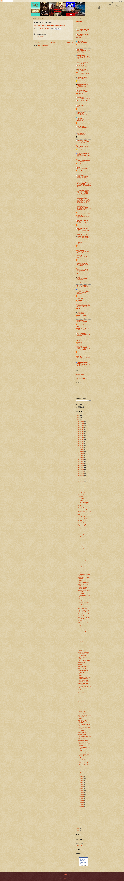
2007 (78, 821)
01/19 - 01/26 (81, 802)
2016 (78, 415)
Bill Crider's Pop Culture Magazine (83, 860)
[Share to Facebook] (58, 29)
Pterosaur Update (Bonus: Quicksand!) (83, 684)
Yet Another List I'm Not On (83, 558)
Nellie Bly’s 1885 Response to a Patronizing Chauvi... (84, 567)
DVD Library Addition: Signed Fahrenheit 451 (83, 120)
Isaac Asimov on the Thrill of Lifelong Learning (84, 705)
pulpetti (79, 167)
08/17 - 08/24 (81, 459)
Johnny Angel (81, 600)
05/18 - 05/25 (81, 485)
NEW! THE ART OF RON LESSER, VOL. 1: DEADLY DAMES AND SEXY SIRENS (84, 239)
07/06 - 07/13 (81, 471)
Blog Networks (82, 857)
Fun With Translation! (81, 134)
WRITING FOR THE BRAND (83, 304)
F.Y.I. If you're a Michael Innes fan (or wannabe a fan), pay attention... (83, 335)
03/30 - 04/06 (81, 782)
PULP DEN (79, 300)
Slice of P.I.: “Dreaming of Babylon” (84, 138)
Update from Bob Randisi (83, 645)
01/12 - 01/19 (81, 804)
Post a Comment (39, 36)
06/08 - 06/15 (81, 479)
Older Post (70, 42)
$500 (78, 106)
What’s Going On (80, 164)
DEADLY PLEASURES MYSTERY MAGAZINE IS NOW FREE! (83, 46)
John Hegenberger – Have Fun (84, 339)
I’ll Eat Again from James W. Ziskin (83, 98)
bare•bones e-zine (81, 90)
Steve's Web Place (81, 312)
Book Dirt (79, 356)
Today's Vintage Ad (82, 500)
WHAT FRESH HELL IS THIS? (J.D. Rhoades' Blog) (83, 329)
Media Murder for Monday (82, 234)
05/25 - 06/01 (81, 483)
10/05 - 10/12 (81, 445)
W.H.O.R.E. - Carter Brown (82, 321)
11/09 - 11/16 (81, 435)
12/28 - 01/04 (81, 421)
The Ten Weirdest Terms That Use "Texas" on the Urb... (84, 681)
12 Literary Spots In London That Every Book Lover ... (84, 503)
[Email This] (54, 29)
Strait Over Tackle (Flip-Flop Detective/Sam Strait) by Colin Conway (83, 270)
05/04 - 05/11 (81, 489)
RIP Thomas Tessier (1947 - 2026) (83, 213)
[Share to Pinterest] (60, 29)
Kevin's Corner (80, 72)
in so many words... (81, 333)
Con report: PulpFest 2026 (82, 82)
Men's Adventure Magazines (83, 236)
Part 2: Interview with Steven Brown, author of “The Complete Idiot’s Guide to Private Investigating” (83, 292)
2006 (78, 822)
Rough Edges (80, 49)
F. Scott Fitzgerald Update (83, 582)
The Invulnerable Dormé (82, 42)
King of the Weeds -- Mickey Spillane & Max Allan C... (84, 702)
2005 (78, 824)
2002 (78, 830)
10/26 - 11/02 (81, 439)
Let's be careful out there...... (82, 222)
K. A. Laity (79, 130)
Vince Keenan (80, 163)
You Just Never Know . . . (83, 699)
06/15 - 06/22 (81, 477)
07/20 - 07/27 (81, 467)
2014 (78, 419)
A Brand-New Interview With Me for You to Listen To (84, 716)
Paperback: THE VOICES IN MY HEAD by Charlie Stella (83, 142)
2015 (78, 417)
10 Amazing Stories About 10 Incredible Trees (84, 618)
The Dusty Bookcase (81, 133)
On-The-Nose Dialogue (81, 38)
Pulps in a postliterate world (82, 150)
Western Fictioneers (81, 145)
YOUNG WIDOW (80, 283)
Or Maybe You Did (82, 732)
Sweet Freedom (80, 175)
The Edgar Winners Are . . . (83, 553)
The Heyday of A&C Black (83, 545)
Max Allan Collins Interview (83, 670)
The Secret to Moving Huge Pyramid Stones (83, 588)
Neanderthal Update (82, 520)
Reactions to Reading (82, 263)
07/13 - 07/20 (81, 469)
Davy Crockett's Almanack (83, 29)
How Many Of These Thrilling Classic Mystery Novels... (84, 591)
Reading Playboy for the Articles (83, 230)
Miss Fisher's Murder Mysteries (83, 127)
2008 (78, 819)
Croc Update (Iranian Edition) (84, 660)
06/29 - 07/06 (81, 473)
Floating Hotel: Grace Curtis (82, 70)
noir (80, 863)
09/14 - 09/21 (81, 451)
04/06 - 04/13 (81, 780)
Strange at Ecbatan (81, 159)
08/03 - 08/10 (81, 463)
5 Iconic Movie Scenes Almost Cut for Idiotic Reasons (84, 635)
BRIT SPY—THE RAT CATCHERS (83, 261)
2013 (78, 809)
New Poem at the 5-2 (82, 734)
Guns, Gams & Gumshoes (83, 289)
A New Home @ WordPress (82, 286)
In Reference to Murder (82, 233)
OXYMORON (79, 340)
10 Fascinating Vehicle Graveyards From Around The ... (84, 526)
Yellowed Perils (80, 149)
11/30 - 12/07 (81, 429)
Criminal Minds (80, 97)
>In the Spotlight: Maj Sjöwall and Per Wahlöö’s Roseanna (83, 365)
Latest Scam (79, 309)
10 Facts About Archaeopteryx (84, 613)
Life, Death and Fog (81, 351)
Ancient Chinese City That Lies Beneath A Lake (84, 711)
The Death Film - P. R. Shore (82, 78)
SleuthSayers (80, 37)
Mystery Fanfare (80, 44)
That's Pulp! (79, 342)
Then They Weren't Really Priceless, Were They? (83, 755)
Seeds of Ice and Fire (82, 543)
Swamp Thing (81, 695)
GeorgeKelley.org (81, 55)
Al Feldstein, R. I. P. (82, 604)
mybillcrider (79, 21)
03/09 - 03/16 (81, 788)
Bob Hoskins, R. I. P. (82, 627)
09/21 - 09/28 (81, 449)
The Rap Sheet (80, 65)
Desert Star (79, 243)
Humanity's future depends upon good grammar (84, 512)
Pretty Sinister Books (82, 77)
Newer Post (36, 42)
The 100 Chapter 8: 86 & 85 (82, 91)
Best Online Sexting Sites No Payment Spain (82, 265)
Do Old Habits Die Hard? (82, 94)
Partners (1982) (80, 226)
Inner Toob (79, 170)
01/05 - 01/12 (81, 806)
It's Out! (78, 330)
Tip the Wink (80, 255)
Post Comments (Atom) (43, 45)
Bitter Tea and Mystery (82, 69)
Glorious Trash (80, 105)
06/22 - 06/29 (81, 475)
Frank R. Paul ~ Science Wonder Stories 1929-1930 (84, 743)
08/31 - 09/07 (81, 455)
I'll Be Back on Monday (81, 110)
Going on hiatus (80, 343)
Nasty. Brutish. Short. (82, 296)
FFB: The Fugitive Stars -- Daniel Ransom (83, 548)
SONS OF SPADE (81, 268)
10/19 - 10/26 (81, 441)
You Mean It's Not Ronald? (83, 540)
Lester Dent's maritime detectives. (83, 124)
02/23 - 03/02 (81, 792)
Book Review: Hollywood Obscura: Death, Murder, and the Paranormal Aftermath (83, 348)
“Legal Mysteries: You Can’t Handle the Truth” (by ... (83, 611)
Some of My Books (80, 374)
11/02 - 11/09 (81, 437)
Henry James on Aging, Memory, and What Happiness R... (83, 721)
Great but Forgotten (81, 126)
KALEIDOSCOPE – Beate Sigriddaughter (82, 279)
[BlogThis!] (56, 29)
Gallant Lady (80, 551)
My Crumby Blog (80, 313)
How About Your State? (83, 664)
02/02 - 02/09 (81, 798)
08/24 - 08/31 (81, 457)
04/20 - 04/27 (81, 776)
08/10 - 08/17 (81, 461)
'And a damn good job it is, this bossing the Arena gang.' (83, 317)
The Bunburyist (80, 122)
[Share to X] (57, 29)
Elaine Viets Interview (82, 647)
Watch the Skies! (81, 697)
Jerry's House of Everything (83, 34)
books (81, 862)
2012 (78, 811)
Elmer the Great (81, 738)
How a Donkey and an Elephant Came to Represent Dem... (84, 653)
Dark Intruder (80, 774)
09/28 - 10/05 (81, 447)
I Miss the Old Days (82, 498)
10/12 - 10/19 (81, 443)
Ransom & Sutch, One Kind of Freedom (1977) (83, 252)
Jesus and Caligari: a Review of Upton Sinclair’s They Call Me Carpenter (83, 359)
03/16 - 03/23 (81, 786)
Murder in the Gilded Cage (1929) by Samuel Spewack (83, 102)
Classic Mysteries (81, 273)
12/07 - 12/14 (81, 427)
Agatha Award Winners (82, 492)
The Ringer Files (80, 320)
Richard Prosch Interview (83, 740)
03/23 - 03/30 (81, 784)
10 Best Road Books (82, 507)
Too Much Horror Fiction (82, 212)
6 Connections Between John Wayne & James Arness (84, 678)
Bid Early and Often (82, 494)
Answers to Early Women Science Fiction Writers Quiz (83, 161)
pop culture (84, 862)
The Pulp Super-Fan (81, 80)
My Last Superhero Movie (82, 114)
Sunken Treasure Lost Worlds (83, 301)
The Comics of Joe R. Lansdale (84, 562)
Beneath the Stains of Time (83, 100)
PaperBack (80, 505)
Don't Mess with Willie (82, 666)
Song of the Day (81, 496)
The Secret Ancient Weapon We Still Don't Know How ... (84, 748)
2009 (78, 817)
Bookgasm (79, 242)
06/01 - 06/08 (81, 481)
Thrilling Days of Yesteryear (83, 346)
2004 (78, 826)
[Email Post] (52, 28)
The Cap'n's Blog (81, 308)
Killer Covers (80, 136)
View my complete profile (81, 23)
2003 (78, 828)
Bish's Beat (79, 259)
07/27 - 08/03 (81, 465)
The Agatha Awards (81, 274)
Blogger (64, 878)
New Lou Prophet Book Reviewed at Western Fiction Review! (83, 306)
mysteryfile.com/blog (82, 61)
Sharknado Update (82, 606)
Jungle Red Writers (81, 93)
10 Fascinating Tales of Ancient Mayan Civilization (84, 765)
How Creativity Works (82, 608)
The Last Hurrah (80, 248)
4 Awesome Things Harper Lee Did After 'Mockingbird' (84, 687)
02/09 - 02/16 (81, 796)
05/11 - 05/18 (81, 487)
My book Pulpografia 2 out (82, 168)
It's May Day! (80, 598)
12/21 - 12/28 (81, 423)
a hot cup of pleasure (82, 285)
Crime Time (79, 277)
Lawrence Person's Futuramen (81, 118)
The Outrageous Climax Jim (84, 752)
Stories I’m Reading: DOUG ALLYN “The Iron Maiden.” (82, 63)
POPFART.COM (79, 845)
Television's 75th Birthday (83, 602)
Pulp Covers (80, 41)
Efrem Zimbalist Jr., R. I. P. (83, 509)
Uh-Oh (79, 514)
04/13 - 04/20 (81, 778)
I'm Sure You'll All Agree (83, 638)
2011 (78, 813)
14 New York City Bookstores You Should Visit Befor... (84, 632)
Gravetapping (80, 215)
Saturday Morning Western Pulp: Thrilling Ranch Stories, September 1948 (83, 51)
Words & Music (80, 250)
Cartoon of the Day (82, 532)
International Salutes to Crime (83, 66)
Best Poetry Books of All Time (84, 736)
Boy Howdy (79, 131)
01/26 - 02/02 (81, 800)
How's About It (81, 643)
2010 (78, 815)
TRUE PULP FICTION (81, 315)
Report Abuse (66, 874)
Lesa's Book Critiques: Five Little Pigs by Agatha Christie (83, 74)
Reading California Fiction (83, 282)
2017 (78, 413)
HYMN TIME (79, 35)
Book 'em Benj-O (81, 324)
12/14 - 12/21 (81, 425)
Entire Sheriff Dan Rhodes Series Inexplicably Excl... (84, 762)
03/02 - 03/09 (81, 790)
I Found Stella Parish (82, 516)
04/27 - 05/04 (81, 491)
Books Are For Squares (82, 140)
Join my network (83, 865)
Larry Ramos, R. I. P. (82, 528)
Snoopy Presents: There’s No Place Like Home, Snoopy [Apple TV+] (83, 57)
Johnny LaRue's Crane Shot (83, 224)
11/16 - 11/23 (81, 433)
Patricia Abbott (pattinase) (83, 108)
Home (53, 42)
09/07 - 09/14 (81, 453)
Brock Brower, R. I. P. (82, 518)
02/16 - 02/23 (81, 794)
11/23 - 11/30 (81, 431)
